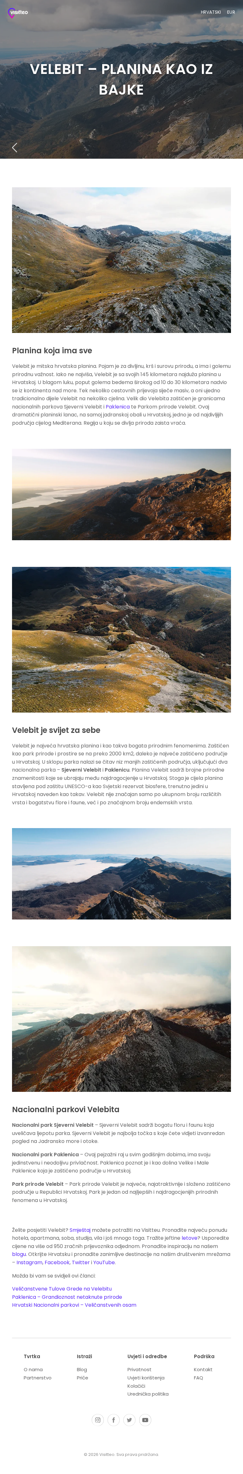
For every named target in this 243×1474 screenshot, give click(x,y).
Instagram (29, 1262)
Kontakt (203, 1369)
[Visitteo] (24, 14)
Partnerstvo (38, 1377)
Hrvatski (211, 12)
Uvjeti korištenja (146, 1377)
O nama (33, 1369)
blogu (19, 1254)
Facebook (57, 1262)
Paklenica (118, 406)
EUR (231, 12)
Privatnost (140, 1369)
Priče (82, 1377)
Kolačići (136, 1386)
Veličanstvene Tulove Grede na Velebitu (62, 1288)
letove (189, 1238)
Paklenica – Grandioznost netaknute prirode (67, 1297)
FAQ (198, 1377)
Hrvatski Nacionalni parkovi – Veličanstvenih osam (74, 1305)
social (98, 1420)
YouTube (104, 1262)
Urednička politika (148, 1394)
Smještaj (80, 1230)
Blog (82, 1369)
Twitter (81, 1262)
